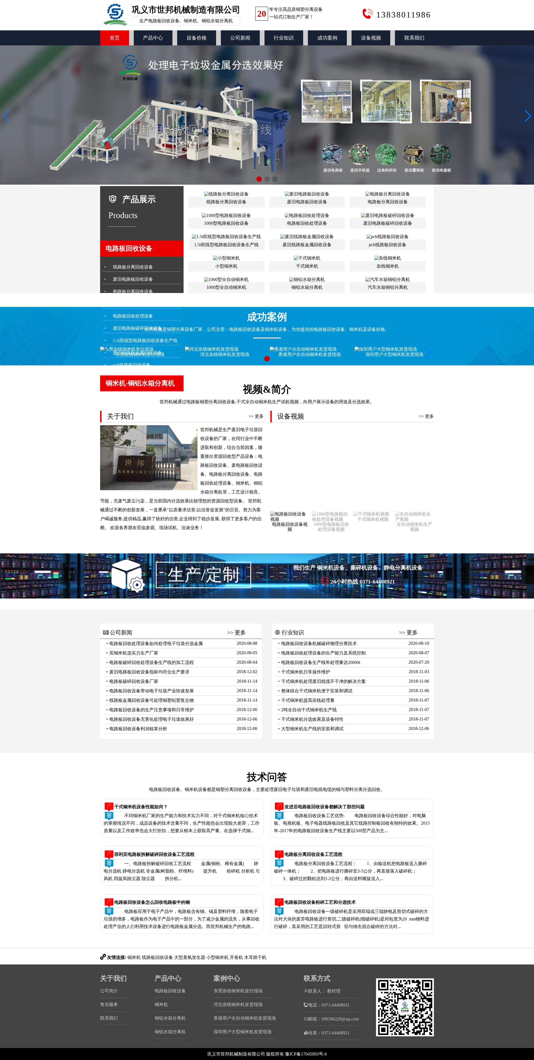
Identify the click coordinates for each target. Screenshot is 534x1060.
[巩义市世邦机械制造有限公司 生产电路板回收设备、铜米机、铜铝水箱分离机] (170, 27)
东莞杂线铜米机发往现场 (238, 990)
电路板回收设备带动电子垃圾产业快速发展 (151, 690)
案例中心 (227, 978)
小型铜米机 (217, 957)
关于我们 (113, 978)
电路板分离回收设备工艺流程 (313, 854)
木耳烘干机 (255, 957)
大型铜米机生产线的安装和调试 (312, 728)
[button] (259, 179)
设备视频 (371, 38)
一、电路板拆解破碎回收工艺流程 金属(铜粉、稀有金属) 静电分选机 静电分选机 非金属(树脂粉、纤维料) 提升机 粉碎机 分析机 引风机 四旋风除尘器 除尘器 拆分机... (182, 871)
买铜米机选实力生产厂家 (133, 653)
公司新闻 (240, 38)
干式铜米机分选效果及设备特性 (312, 719)
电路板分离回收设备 (133, 291)
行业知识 (284, 38)
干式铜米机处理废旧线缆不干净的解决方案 (323, 681)
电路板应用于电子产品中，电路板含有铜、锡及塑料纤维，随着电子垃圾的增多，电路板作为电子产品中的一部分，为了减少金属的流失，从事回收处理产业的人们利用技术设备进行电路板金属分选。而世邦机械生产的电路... (181, 919)
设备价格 (197, 38)
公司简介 (109, 990)
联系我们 (414, 38)
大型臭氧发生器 (189, 957)
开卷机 (236, 957)
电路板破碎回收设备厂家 (133, 681)
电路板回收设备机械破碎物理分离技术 (319, 643)
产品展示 (139, 199)
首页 (115, 38)
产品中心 (153, 38)
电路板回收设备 (129, 248)
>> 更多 (256, 416)
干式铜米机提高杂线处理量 (308, 700)
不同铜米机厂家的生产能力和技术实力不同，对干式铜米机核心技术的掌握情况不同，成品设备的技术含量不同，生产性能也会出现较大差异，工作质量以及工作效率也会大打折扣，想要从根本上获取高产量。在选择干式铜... (181, 823)
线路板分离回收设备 (133, 267)
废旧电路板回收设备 (133, 279)
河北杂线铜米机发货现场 (238, 1004)
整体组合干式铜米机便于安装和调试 (316, 690)
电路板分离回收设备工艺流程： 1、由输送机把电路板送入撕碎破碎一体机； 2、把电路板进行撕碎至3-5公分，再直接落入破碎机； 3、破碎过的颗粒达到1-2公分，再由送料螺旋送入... (350, 871)
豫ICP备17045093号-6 (306, 1054)
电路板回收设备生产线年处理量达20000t (320, 662)
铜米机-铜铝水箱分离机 (140, 383)
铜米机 (134, 957)
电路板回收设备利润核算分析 (138, 728)
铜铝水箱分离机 (170, 1018)
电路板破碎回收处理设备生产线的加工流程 (151, 662)
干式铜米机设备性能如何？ (141, 806)
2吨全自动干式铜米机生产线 (309, 709)
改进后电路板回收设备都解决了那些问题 (325, 806)
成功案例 (327, 38)
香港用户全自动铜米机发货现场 (245, 1018)
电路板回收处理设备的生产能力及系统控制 (323, 653)
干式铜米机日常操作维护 (305, 672)
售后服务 (109, 1004)
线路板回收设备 (157, 957)
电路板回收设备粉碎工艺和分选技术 (320, 902)
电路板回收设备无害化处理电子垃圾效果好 (151, 719)
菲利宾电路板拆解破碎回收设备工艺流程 (154, 854)
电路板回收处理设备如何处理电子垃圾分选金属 (156, 643)
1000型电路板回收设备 (135, 303)
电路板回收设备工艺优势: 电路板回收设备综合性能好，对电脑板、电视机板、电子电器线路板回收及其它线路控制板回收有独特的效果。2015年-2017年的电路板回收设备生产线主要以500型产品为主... (352, 823)
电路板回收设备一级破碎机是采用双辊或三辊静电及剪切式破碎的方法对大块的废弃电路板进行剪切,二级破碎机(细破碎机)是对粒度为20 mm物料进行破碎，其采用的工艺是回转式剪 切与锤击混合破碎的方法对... (351, 919)
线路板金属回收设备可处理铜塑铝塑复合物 (151, 700)
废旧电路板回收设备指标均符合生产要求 (149, 672)
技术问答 (267, 777)
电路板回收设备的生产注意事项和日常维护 (151, 709)
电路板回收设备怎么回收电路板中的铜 (152, 902)
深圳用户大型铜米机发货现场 (242, 1031)
